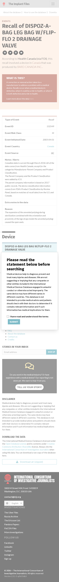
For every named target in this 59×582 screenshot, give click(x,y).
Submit (14, 321)
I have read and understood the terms (29, 316)
